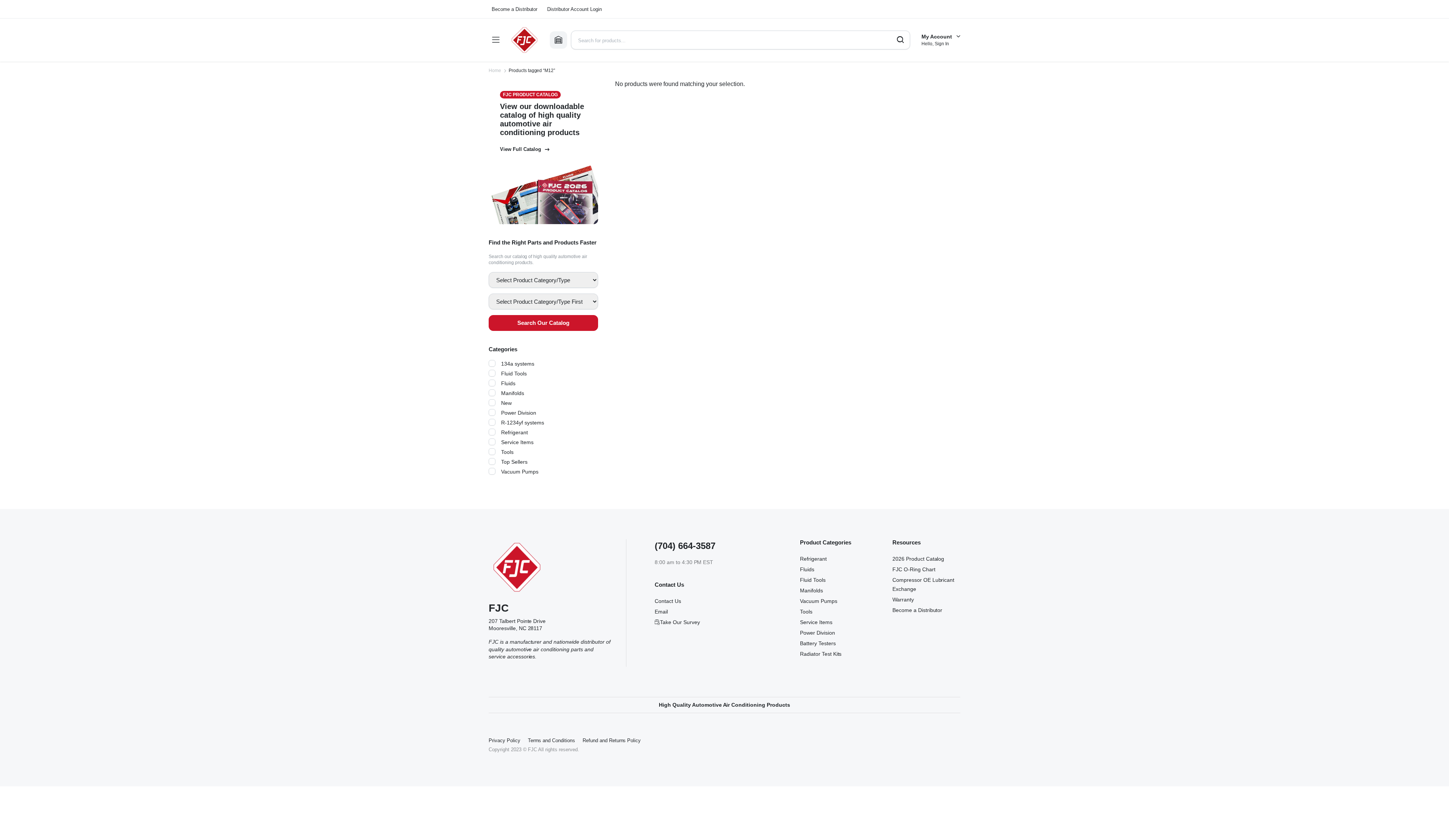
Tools (507, 458)
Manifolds (513, 400)
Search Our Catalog (543, 329)
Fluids (508, 390)
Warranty (903, 606)
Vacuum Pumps (520, 478)
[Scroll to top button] (1432, 798)
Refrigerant (515, 439)
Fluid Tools (514, 380)
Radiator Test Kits (822, 660)
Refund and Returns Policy (616, 747)
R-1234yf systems (523, 429)
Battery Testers (820, 650)
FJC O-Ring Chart (913, 576)
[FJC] (524, 40)
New (506, 409)
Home (495, 71)
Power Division (519, 419)
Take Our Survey (680, 629)
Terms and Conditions (553, 747)
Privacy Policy (505, 747)
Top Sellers (514, 468)
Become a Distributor (516, 9)
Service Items (518, 449)
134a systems (518, 370)
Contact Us (669, 607)
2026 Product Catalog (920, 565)
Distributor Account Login (579, 9)
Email (661, 618)
